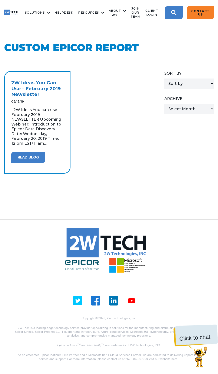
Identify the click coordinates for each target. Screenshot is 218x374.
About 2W (115, 13)
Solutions (35, 12)
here (174, 359)
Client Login (151, 13)
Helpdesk (63, 12)
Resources (88, 12)
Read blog (28, 157)
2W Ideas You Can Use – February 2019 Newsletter (36, 88)
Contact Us (200, 12)
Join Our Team (135, 13)
